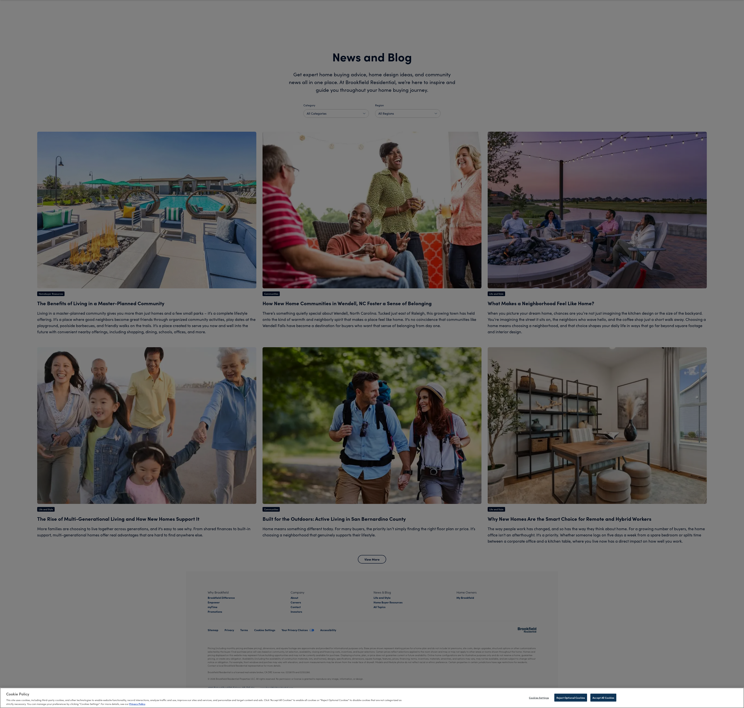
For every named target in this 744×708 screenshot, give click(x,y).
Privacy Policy (137, 703)
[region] (372, 698)
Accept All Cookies (603, 697)
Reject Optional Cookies (570, 697)
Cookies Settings (539, 697)
